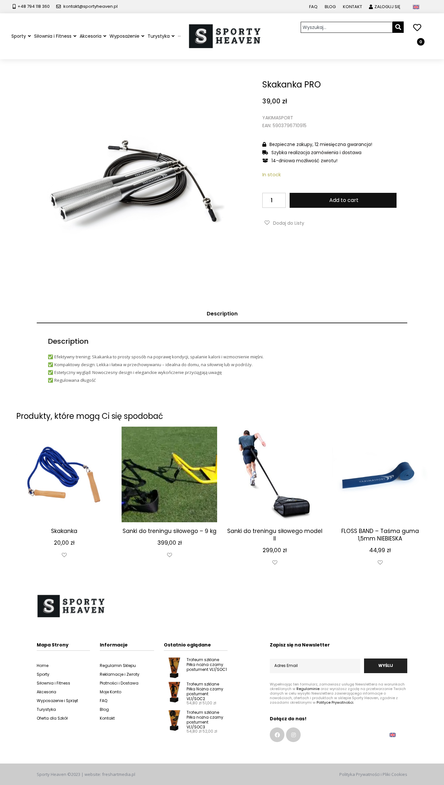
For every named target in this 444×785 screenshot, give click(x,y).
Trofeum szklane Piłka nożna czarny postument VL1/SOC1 (207, 664)
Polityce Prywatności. (335, 702)
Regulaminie (308, 688)
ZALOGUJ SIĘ (387, 7)
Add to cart (344, 200)
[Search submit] (398, 27)
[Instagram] (293, 734)
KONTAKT (352, 7)
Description (222, 313)
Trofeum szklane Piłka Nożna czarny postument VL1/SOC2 (205, 691)
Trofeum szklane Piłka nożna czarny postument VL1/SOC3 (205, 720)
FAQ (313, 7)
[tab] (222, 314)
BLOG (330, 7)
